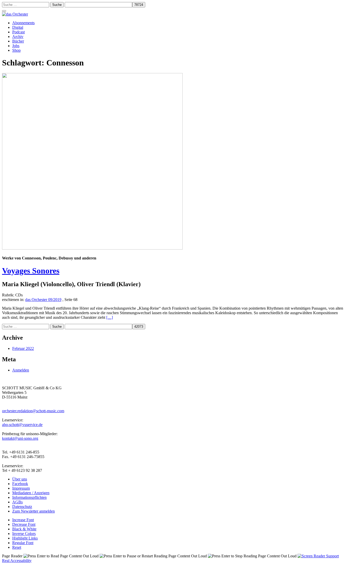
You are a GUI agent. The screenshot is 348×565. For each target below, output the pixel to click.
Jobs (15, 46)
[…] (109, 317)
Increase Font (23, 520)
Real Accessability (17, 560)
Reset (16, 547)
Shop (16, 50)
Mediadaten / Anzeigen (30, 493)
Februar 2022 (23, 348)
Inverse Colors (24, 533)
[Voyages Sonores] (92, 248)
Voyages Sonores (30, 270)
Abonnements (23, 23)
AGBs (17, 502)
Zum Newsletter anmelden (33, 511)
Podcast (18, 32)
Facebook (20, 483)
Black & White (24, 529)
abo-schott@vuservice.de (22, 424)
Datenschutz (22, 506)
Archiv (17, 36)
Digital (17, 27)
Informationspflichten (29, 497)
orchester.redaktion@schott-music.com (33, 411)
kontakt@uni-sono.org (20, 438)
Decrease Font (23, 524)
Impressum (21, 488)
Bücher (18, 41)
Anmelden (20, 370)
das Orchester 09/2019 (43, 299)
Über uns (19, 479)
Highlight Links (25, 538)
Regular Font (22, 543)
